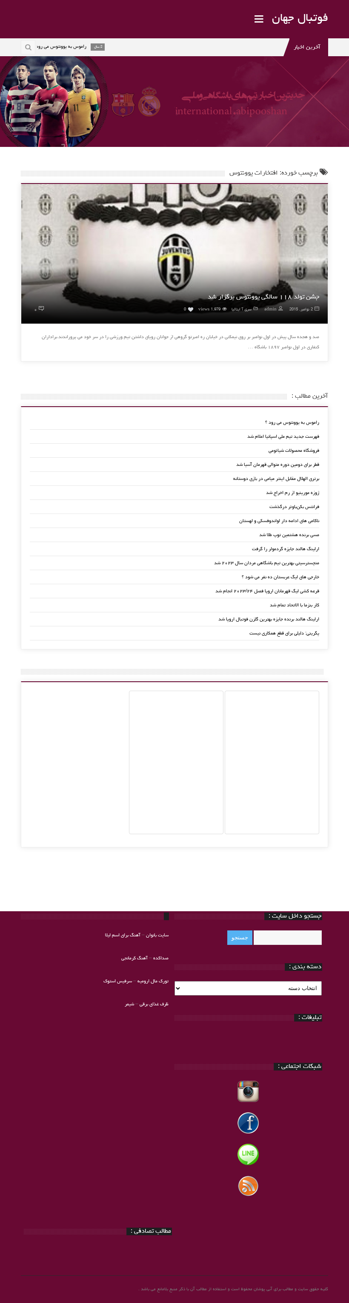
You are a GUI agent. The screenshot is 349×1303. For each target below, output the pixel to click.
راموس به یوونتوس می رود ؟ (292, 422)
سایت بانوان (157, 935)
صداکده (161, 958)
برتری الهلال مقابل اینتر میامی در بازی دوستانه (276, 479)
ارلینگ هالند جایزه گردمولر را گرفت (285, 549)
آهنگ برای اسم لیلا (122, 935)
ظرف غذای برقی (154, 1004)
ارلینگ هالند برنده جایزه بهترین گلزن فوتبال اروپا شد (268, 619)
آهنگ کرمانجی (134, 958)
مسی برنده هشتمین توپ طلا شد (289, 535)
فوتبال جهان (300, 19)
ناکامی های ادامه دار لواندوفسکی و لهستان (279, 521)
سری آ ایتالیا (242, 309)
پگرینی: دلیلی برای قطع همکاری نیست (284, 633)
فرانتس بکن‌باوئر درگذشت (294, 507)
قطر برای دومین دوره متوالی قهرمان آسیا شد (277, 465)
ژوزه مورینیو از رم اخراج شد (292, 493)
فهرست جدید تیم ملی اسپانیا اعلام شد (283, 436)
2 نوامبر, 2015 (301, 309)
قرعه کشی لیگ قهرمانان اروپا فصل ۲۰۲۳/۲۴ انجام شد (267, 591)
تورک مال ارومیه (153, 981)
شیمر (129, 1004)
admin (270, 309)
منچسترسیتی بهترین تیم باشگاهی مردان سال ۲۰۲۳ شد (266, 563)
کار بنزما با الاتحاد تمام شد (294, 605)
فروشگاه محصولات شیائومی (294, 450)
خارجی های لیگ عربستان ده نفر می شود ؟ (280, 577)
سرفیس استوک (118, 981)
